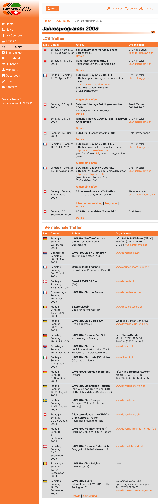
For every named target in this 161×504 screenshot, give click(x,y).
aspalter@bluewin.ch (141, 52)
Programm (111, 203)
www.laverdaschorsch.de (130, 385)
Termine (10, 41)
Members (11, 69)
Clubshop (11, 64)
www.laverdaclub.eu (128, 252)
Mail (96, 153)
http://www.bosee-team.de (92, 150)
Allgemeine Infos (86, 99)
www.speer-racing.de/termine (93, 84)
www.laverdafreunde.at (129, 446)
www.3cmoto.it (125, 357)
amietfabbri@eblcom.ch (143, 194)
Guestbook (12, 75)
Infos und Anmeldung (89, 203)
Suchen (132, 8)
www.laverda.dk (125, 281)
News (9, 29)
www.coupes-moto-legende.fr (133, 266)
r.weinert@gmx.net (136, 244)
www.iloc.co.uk (125, 346)
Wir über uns (13, 35)
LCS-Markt (12, 58)
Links (9, 81)
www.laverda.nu (125, 400)
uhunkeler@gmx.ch (140, 63)
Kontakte (11, 86)
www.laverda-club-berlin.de (132, 323)
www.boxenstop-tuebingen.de (134, 490)
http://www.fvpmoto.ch (90, 174)
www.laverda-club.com (129, 292)
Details (80, 55)
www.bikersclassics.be (129, 306)
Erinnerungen (14, 52)
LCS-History (13, 46)
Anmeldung (90, 496)
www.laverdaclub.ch (128, 414)
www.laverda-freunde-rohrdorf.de (136, 428)
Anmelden (116, 8)
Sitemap (148, 8)
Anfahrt (80, 206)
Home (9, 24)
